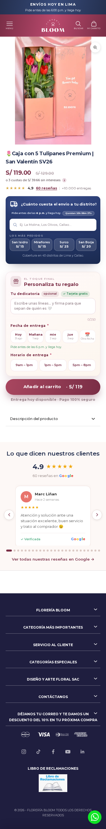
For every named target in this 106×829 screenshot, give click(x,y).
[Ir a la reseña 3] (18, 551)
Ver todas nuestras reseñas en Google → (53, 559)
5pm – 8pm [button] (82, 365)
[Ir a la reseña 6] (29, 551)
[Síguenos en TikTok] (38, 751)
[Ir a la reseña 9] (40, 551)
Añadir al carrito (53, 386)
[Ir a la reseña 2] (15, 551)
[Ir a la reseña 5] (26, 551)
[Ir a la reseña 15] (62, 551)
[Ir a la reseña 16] (66, 551)
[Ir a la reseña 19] (77, 551)
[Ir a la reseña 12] (51, 551)
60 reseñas (46, 188)
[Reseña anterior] (9, 515)
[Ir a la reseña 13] (55, 551)
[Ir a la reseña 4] (22, 551)
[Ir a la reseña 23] (92, 551)
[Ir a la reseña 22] (88, 551)
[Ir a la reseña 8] (37, 551)
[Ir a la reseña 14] (59, 551)
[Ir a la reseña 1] (9, 551)
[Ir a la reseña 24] (95, 551)
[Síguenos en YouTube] (68, 751)
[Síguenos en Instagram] (24, 751)
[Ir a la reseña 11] (48, 551)
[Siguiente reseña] (97, 515)
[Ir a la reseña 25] (99, 551)
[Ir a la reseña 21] (84, 551)
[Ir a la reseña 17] (70, 551)
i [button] (64, 180)
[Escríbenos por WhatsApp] (94, 817)
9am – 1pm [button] (24, 365)
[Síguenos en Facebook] (53, 751)
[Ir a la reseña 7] (33, 551)
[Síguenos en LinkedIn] (82, 751)
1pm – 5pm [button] (53, 365)
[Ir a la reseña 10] (44, 551)
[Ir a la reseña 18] (73, 551)
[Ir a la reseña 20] (81, 551)
